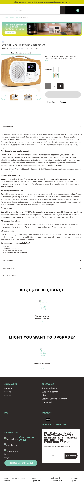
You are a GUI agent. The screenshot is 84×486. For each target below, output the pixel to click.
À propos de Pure (49, 388)
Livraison (8, 388)
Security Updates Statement (54, 399)
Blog (44, 395)
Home (6, 17)
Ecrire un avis (32, 48)
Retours (7, 392)
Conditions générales (36, 479)
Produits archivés (15, 17)
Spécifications (8, 260)
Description (8, 127)
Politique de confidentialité (56, 479)
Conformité (47, 402)
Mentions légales (74, 479)
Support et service (50, 392)
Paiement (8, 395)
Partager (63, 102)
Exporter (51, 102)
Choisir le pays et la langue (21, 463)
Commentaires (9, 268)
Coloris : (48, 70)
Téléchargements (10, 276)
